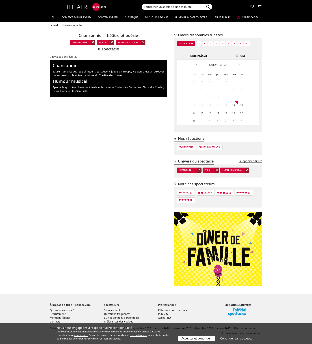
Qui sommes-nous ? (62, 310)
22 (233, 105)
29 (209, 81)
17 (193, 105)
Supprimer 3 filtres (250, 161)
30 (217, 81)
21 (225, 105)
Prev (197, 65)
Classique (131, 17)
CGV (106, 317)
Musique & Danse (156, 17)
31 (225, 81)
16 (241, 97)
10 (247, 43)
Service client (112, 310)
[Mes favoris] (252, 7)
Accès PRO (164, 317)
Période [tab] (240, 55)
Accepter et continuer (196, 338)
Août (212, 65)
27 (193, 81)
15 (233, 97)
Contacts (55, 321)
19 (209, 105)
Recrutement (58, 314)
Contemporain (108, 17)
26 (209, 113)
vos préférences (138, 335)
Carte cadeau (250, 17)
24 (193, 113)
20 (217, 105)
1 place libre (186, 43)
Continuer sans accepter (237, 338)
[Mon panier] (259, 7)
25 (201, 113)
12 (209, 97)
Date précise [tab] (198, 55)
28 (201, 81)
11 (201, 97)
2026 (223, 65)
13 (217, 97)
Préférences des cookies (118, 321)
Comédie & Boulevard (76, 17)
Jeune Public (222, 17)
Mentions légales (60, 317)
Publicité (163, 314)
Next (239, 65)
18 (201, 105)
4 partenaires (81, 335)
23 (241, 105)
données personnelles (126, 317)
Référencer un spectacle (173, 310)
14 (225, 97)
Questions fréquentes (117, 314)
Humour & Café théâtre (191, 17)
